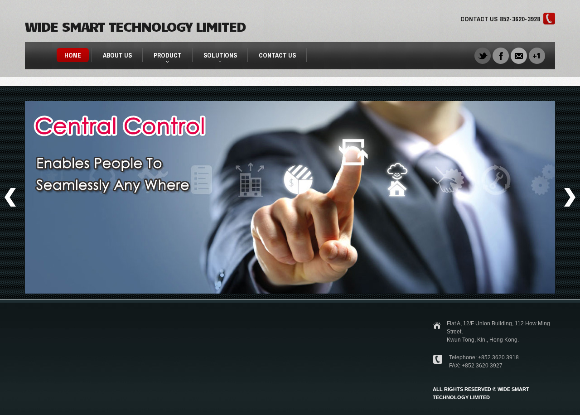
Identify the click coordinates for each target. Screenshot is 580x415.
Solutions (216, 56)
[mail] (519, 55)
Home (72, 55)
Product (164, 56)
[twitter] (482, 55)
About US (117, 55)
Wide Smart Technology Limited (135, 25)
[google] (537, 55)
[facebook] (501, 55)
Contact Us (277, 55)
